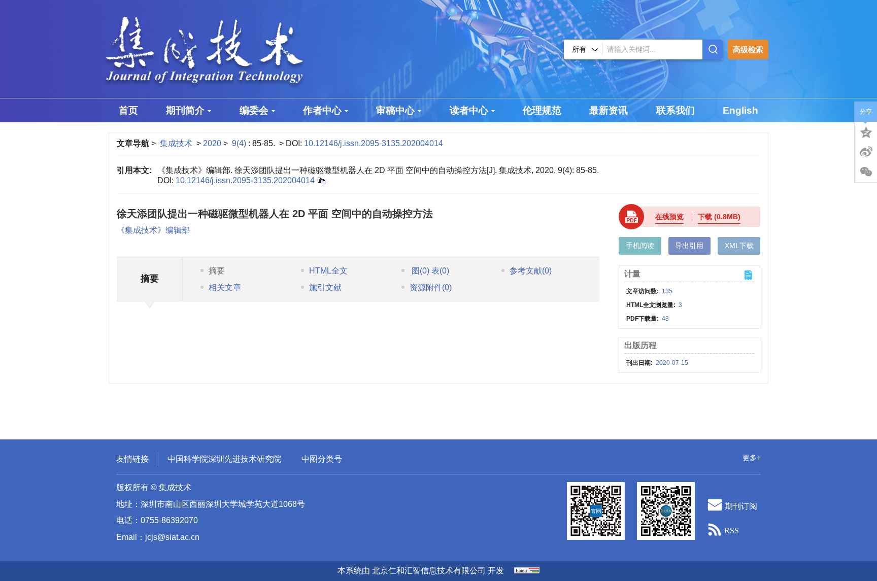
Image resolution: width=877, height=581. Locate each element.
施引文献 (325, 287)
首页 (128, 110)
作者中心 (322, 110)
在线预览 (669, 217)
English (740, 110)
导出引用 (689, 246)
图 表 (429, 270)
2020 (212, 143)
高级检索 (748, 49)
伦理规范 (542, 110)
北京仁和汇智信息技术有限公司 (429, 570)
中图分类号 (321, 459)
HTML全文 (328, 270)
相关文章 (225, 287)
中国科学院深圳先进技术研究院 (224, 459)
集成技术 (176, 143)
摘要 (217, 270)
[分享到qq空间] (866, 131)
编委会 (254, 110)
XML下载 (739, 246)
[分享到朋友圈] (866, 172)
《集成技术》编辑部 (153, 230)
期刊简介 (185, 110)
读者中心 (469, 110)
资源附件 (431, 287)
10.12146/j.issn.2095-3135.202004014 (373, 143)
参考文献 (531, 270)
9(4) (240, 143)
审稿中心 (395, 110)
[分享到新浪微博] (866, 151)
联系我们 (675, 110)
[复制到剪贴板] (321, 180)
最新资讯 (608, 110)
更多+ (752, 458)
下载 (719, 217)
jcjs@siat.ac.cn (172, 537)
